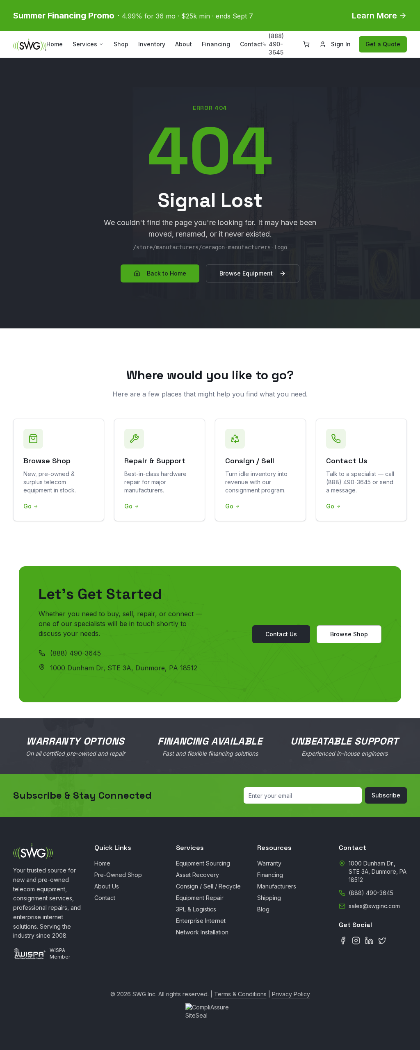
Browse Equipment (246, 273)
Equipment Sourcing (203, 863)
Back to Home (166, 273)
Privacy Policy (291, 994)
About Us (106, 886)
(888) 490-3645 (75, 653)
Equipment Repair (200, 897)
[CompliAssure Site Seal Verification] (210, 1013)
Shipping (269, 897)
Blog (263, 909)
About (183, 44)
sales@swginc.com (374, 905)
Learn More (374, 15)
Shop (121, 44)
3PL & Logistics (196, 909)
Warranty (269, 863)
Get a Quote (382, 44)
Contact (251, 44)
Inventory (151, 44)
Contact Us (281, 634)
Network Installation (202, 932)
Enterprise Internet (201, 920)
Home (54, 44)
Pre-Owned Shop (118, 874)
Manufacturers (276, 886)
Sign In (341, 44)
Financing (216, 44)
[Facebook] (343, 940)
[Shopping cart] (306, 44)
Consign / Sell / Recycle (208, 886)
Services (85, 44)
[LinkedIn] (369, 940)
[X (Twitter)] (382, 940)
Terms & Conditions (240, 994)
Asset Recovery (197, 874)
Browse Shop (349, 634)
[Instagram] (356, 940)
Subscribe (386, 795)
